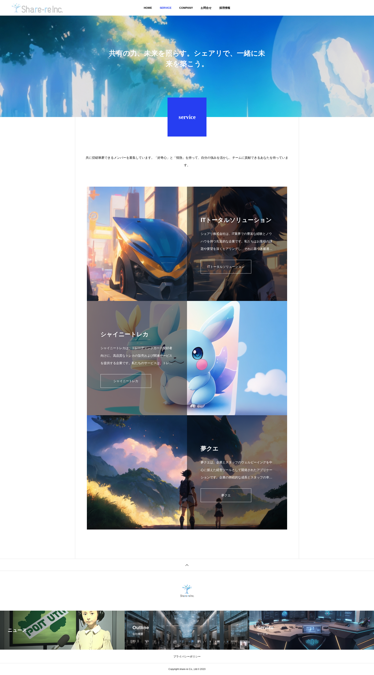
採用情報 (224, 7)
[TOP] (187, 565)
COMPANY (186, 7)
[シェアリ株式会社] (37, 8)
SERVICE (165, 7)
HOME (148, 7)
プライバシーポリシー (187, 656)
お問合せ (206, 7)
